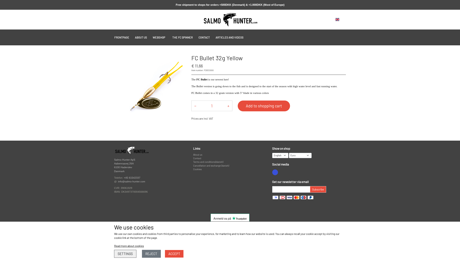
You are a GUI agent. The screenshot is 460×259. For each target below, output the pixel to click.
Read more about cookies (129, 245)
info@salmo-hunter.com (131, 181)
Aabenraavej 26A (124, 163)
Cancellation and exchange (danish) (211, 165)
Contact (204, 37)
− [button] (195, 105)
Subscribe (318, 189)
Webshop (159, 37)
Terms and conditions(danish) (208, 161)
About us (141, 37)
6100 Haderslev (123, 167)
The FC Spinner (182, 37)
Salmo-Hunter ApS (124, 159)
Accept (174, 254)
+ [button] (228, 105)
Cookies (197, 169)
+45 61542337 (132, 177)
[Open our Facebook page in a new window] (275, 172)
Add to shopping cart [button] (264, 105)
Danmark (119, 171)
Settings (125, 254)
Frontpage (121, 37)
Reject (151, 254)
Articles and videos (229, 37)
